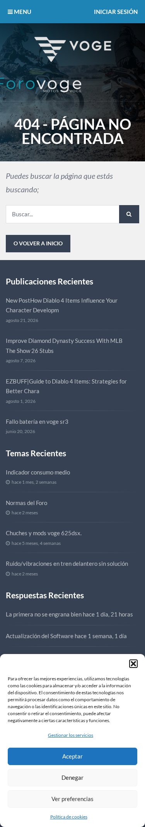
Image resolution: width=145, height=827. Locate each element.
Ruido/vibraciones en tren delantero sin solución (67, 563)
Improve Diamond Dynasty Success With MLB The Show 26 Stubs (64, 345)
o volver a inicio (38, 243)
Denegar (72, 777)
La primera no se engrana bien (44, 614)
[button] (133, 664)
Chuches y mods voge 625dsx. (44, 532)
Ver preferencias (72, 798)
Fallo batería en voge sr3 (37, 421)
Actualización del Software (39, 635)
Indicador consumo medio (38, 472)
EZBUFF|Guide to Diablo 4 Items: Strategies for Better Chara (66, 386)
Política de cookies (68, 817)
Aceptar (72, 756)
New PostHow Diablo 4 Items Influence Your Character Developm (62, 305)
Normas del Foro (26, 502)
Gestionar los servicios (70, 735)
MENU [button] (22, 11)
